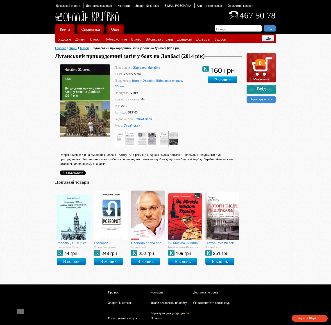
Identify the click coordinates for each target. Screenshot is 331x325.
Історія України (143, 80)
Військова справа (159, 39)
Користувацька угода (122, 318)
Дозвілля (203, 39)
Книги (65, 29)
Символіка (90, 29)
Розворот (101, 242)
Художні (64, 39)
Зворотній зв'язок (147, 5)
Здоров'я (221, 39)
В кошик (222, 79)
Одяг (115, 29)
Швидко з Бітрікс (307, 318)
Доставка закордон (99, 5)
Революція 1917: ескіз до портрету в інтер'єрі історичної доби (74, 242)
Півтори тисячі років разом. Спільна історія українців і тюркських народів (222, 242)
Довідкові (184, 39)
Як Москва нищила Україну (185, 242)
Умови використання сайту (169, 302)
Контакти (124, 5)
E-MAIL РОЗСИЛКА (177, 5)
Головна (60, 48)
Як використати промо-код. (211, 302)
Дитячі (80, 39)
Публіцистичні (116, 39)
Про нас (113, 292)
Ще (268, 38)
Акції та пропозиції (209, 5)
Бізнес (136, 39)
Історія (95, 39)
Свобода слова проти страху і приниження (148, 242)
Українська (132, 125)
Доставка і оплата (68, 5)
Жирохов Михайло (146, 67)
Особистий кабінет (240, 5)
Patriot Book (143, 119)
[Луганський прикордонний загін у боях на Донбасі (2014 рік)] (85, 136)
